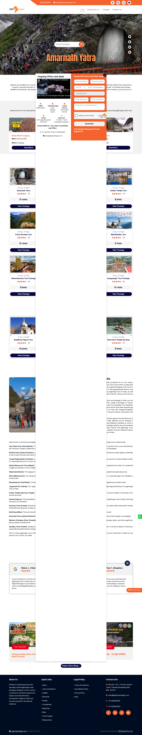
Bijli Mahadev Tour (118, 235)
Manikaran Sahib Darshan (23, 340)
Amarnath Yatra (23, 191)
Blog (76, 697)
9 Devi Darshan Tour (23, 235)
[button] (39, 90)
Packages (106, 10)
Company (115, 10)
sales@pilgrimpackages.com (65, 2)
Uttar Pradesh (47, 716)
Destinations (92, 10)
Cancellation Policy (81, 689)
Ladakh (45, 693)
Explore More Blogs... (71, 666)
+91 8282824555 (114, 706)
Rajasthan (46, 708)
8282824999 (46, 2)
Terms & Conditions (81, 685)
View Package (23, 206)
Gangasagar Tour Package (118, 278)
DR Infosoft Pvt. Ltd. (126, 731)
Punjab (44, 701)
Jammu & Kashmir (49, 689)
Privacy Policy (79, 693)
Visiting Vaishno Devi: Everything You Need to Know (28, 655)
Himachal (45, 697)
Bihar (44, 712)
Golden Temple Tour (118, 191)
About (44, 685)
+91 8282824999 (114, 701)
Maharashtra (47, 720)
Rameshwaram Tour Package (23, 278)
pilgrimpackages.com (19, 731)
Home (82, 10)
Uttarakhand (46, 704)
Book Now (89, 124)
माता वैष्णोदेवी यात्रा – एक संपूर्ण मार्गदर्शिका (110, 654)
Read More (28, 148)
